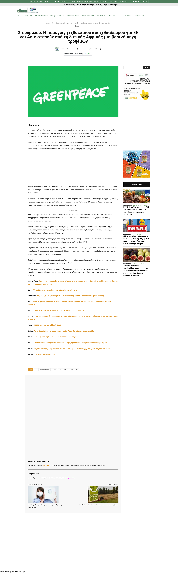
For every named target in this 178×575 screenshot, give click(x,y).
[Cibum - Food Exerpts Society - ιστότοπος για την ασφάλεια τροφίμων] (27, 10)
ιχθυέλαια (74, 369)
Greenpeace (63, 369)
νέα (36, 369)
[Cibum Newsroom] (57, 49)
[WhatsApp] (59, 380)
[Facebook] (133, 1)
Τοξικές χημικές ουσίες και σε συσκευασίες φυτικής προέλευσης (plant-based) (70, 296)
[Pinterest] (54, 380)
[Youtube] (143, 1)
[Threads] (146, 1)
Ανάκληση (127, 234)
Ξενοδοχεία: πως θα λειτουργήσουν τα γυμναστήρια (56, 337)
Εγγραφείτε (46, 465)
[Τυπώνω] (78, 380)
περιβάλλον (44, 369)
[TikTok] (141, 1)
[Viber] (83, 380)
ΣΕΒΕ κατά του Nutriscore (45, 355)
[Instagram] (136, 1)
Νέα (53, 23)
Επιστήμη (127, 263)
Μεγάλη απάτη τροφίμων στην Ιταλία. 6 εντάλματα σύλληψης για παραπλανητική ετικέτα (72, 349)
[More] (92, 380)
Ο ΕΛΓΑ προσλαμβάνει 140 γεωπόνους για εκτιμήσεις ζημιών (98, 505)
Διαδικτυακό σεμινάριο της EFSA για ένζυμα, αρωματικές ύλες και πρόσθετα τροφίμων (70, 343)
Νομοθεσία (127, 205)
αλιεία (54, 369)
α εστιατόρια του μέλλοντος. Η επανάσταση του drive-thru (60, 310)
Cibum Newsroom (68, 49)
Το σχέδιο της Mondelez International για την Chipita (55, 290)
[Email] (73, 380)
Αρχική (48, 23)
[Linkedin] (138, 1)
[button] (158, 16)
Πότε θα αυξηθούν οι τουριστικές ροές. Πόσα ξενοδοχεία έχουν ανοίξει (64, 331)
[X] (50, 380)
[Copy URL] (87, 380)
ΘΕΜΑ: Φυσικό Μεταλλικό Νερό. (47, 325)
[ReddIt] (69, 380)
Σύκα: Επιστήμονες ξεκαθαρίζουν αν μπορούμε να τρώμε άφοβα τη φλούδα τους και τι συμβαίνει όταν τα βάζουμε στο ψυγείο (135, 270)
